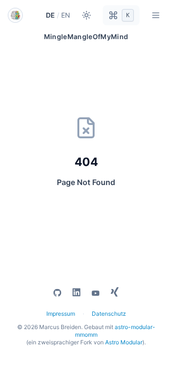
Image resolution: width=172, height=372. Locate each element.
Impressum (60, 313)
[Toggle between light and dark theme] (86, 15)
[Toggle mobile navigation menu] (155, 15)
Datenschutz (109, 313)
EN (65, 15)
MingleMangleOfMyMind (86, 36)
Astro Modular (123, 342)
